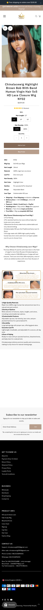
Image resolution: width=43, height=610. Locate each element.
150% (17, 129)
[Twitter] (8, 599)
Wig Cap (4, 527)
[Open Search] (36, 16)
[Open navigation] (6, 16)
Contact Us (5, 499)
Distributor (5, 493)
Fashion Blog (6, 536)
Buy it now (21, 152)
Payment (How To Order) (10, 459)
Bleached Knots (7, 521)
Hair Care (5, 533)
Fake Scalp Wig (6, 518)
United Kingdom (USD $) (13, 580)
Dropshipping (6, 496)
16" (28, 119)
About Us (5, 456)
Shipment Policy (7, 465)
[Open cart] (40, 16)
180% (25, 129)
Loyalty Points (6, 471)
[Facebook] (3, 599)
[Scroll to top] (39, 604)
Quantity (21, 134)
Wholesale (5, 490)
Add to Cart (21, 145)
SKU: (21, 112)
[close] (41, 3)
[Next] (39, 7)
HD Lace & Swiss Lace (9, 515)
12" (14, 119)
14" (21, 119)
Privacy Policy (6, 468)
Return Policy (6, 462)
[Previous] (3, 7)
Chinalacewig (18, 606)
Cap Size (4, 530)
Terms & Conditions (8, 474)
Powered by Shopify (30, 606)
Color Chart (5, 524)
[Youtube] (11, 599)
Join (35, 427)
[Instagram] (5, 599)
